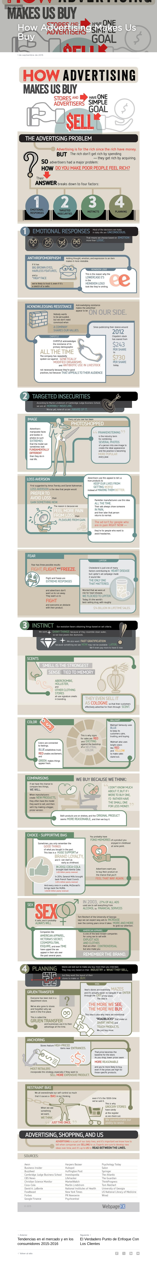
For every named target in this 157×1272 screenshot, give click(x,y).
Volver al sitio (15, 7)
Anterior (23, 1235)
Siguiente (84, 1235)
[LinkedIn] (130, 1253)
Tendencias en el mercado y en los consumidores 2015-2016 (45, 1241)
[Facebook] (116, 1253)
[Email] (138, 1253)
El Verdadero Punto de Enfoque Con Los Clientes (109, 1241)
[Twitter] (123, 1253)
